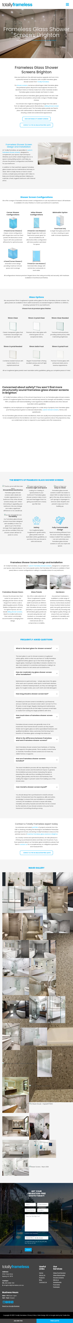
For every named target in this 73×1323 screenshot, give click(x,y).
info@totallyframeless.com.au (14, 1285)
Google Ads (54, 1315)
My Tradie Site (65, 1315)
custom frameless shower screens (39, 566)
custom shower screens (50, 410)
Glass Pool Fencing (59, 1273)
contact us (23, 844)
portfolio (35, 827)
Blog (40, 1280)
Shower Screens (26, 40)
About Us (42, 1275)
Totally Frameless (43, 82)
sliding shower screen (52, 106)
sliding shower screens (14, 612)
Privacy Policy (32, 1315)
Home (18, 40)
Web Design (41, 1315)
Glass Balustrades (59, 1275)
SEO (47, 1315)
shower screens (22, 85)
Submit (28, 1249)
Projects (42, 1278)
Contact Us (43, 1282)
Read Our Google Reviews (10, 1306)
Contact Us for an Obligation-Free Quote (37, 125)
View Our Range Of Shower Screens (36, 119)
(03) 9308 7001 (9, 1283)
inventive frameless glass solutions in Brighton (42, 834)
